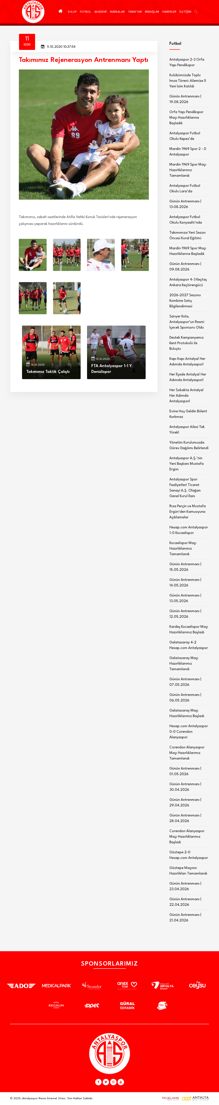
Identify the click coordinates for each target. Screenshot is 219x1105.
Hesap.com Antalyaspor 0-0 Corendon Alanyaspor (188, 731)
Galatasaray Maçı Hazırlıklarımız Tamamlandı (183, 663)
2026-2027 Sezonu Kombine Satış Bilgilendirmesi (185, 300)
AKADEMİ (100, 11)
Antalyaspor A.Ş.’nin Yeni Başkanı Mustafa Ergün (186, 463)
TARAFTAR (135, 11)
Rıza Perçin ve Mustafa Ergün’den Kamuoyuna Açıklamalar (187, 511)
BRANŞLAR (152, 11)
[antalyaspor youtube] (121, 1082)
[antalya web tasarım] (169, 1098)
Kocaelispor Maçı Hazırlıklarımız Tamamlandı (182, 548)
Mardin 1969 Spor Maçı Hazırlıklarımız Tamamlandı (187, 170)
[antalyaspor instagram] (113, 1082)
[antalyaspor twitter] (106, 1082)
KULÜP (72, 11)
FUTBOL (85, 11)
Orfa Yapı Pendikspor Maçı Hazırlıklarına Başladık (186, 117)
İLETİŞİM (185, 11)
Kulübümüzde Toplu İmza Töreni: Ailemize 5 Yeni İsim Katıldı (187, 80)
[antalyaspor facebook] (98, 1082)
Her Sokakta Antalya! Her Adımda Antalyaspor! (186, 395)
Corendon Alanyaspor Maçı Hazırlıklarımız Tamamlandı (186, 753)
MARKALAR (117, 11)
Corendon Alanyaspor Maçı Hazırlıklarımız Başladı (186, 836)
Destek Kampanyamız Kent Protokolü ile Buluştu (186, 343)
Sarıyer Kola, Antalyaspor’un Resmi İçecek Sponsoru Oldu (186, 322)
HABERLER (169, 11)
